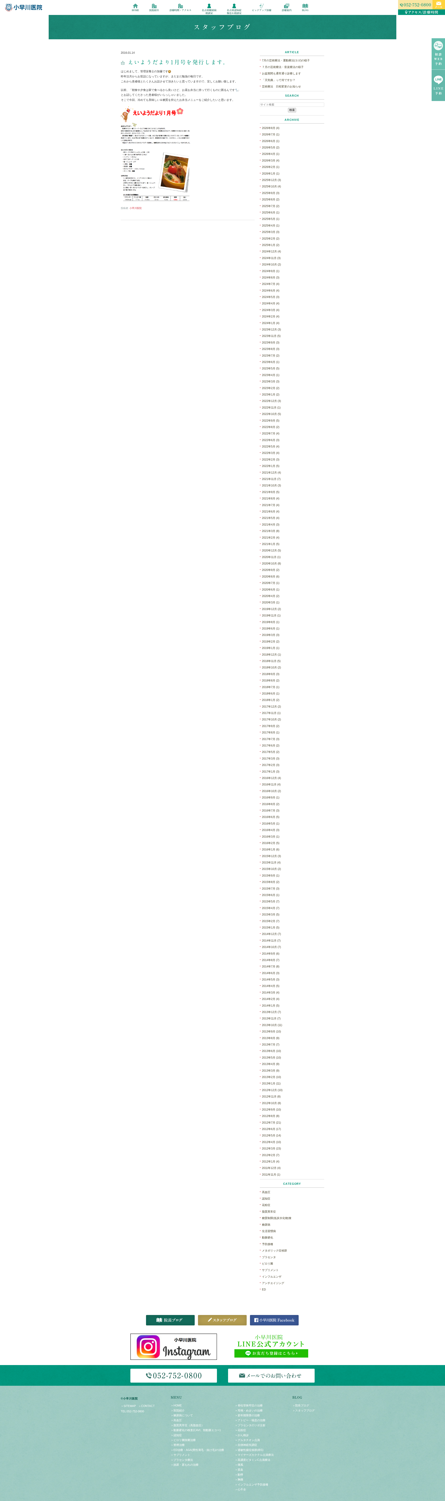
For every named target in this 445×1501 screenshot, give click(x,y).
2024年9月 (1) (270, 271)
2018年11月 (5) (271, 661)
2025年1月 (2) (270, 245)
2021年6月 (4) (270, 511)
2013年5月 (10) (271, 1057)
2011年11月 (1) (271, 1174)
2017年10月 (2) (271, 719)
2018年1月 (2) (270, 700)
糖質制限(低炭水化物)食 (277, 1218)
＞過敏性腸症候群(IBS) (249, 1449)
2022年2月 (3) (270, 459)
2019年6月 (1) (270, 628)
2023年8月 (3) (270, 349)
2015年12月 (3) (271, 856)
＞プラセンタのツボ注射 (250, 1425)
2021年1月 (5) (270, 544)
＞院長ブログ (300, 1405)
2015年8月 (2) (270, 882)
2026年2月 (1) (270, 167)
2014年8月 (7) (270, 960)
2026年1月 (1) (270, 173)
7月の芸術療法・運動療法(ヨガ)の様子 (286, 60)
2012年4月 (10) (271, 1142)
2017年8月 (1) (270, 732)
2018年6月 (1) (270, 693)
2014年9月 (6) (270, 953)
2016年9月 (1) (270, 797)
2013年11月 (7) (271, 1018)
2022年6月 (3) (270, 440)
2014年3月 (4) (270, 992)
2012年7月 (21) (271, 1122)
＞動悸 (239, 1474)
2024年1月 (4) (270, 323)
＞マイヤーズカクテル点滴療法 (254, 1454)
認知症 (266, 1198)
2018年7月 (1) (270, 687)
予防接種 (267, 1244)
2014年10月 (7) (271, 947)
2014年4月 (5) (270, 985)
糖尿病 (266, 1224)
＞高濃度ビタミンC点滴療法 (252, 1459)
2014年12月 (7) (271, 934)
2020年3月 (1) (270, 602)
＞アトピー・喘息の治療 (250, 1420)
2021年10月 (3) (271, 485)
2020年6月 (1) (270, 589)
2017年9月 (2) (270, 726)
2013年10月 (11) (272, 1025)
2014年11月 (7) (271, 940)
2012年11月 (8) (271, 1096)
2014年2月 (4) (270, 999)
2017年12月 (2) (271, 706)
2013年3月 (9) (270, 1070)
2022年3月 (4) (270, 452)
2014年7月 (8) (270, 966)
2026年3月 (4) (270, 160)
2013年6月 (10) (271, 1051)
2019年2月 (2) (270, 641)
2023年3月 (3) (270, 381)
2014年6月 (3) (270, 973)
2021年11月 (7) (271, 479)
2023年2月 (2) (270, 388)
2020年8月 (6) (270, 576)
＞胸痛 (239, 1479)
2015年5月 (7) (270, 901)
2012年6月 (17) (271, 1129)
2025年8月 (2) (270, 199)
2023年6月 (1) (270, 362)
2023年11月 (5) (271, 335)
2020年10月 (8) (271, 563)
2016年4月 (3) (270, 830)
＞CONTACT (146, 1406)
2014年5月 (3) (270, 979)
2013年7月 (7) (270, 1044)
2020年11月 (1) (271, 557)
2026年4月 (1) (270, 153)
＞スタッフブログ (303, 1410)
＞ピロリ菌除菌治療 (183, 1440)
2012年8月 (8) (270, 1116)
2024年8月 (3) (270, 277)
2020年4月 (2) (270, 596)
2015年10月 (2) (271, 868)
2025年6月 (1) (270, 212)
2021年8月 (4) (270, 498)
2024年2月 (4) (270, 316)
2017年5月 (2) (270, 751)
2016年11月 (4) (271, 784)
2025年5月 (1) (270, 218)
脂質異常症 (269, 1211)
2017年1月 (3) (270, 771)
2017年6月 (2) (270, 745)
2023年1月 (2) (270, 394)
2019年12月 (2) (271, 609)
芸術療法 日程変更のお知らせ (281, 86)
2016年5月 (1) (270, 823)
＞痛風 (239, 1464)
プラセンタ (269, 1257)
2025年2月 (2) (270, 238)
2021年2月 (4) (270, 537)
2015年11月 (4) (271, 862)
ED (264, 1289)
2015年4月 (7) (270, 908)
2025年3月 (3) (270, 232)
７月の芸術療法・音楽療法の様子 (283, 67)
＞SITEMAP (128, 1406)
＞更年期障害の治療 (247, 1415)
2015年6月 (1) (270, 895)
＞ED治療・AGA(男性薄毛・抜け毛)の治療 (197, 1449)
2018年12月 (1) (271, 654)
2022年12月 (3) (271, 401)
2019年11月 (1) (271, 615)
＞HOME (176, 1405)
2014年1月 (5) (270, 1005)
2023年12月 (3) (271, 329)
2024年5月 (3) (270, 297)
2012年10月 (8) (271, 1103)
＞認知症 (176, 1435)
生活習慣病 (269, 1231)
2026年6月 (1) (270, 141)
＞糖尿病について (182, 1415)
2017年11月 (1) (271, 713)
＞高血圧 (176, 1420)
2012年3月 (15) (271, 1148)
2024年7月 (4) (270, 284)
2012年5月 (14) (271, 1135)
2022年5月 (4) (270, 446)
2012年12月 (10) (272, 1090)
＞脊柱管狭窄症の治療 (249, 1405)
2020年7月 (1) (270, 583)
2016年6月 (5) (270, 817)
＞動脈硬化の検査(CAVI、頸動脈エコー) (196, 1430)
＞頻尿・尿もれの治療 (185, 1464)
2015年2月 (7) (270, 921)
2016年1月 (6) (270, 849)
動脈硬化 (267, 1237)
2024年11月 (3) (271, 258)
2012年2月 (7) (270, 1155)
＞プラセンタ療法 (182, 1459)
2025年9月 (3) (270, 193)
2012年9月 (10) (271, 1109)
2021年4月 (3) (270, 524)
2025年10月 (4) (271, 186)
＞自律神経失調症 (246, 1444)
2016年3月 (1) (270, 836)
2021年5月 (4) (270, 518)
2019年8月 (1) (270, 622)
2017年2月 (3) (270, 765)
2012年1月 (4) (270, 1161)
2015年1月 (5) (270, 927)
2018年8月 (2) (270, 680)
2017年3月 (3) (270, 758)
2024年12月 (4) (271, 251)
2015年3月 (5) (270, 914)
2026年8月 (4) (270, 128)
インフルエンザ (271, 1276)
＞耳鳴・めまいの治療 (249, 1410)
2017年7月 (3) (270, 739)
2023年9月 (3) (270, 342)
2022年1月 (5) (270, 466)
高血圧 (266, 1192)
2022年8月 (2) (270, 427)
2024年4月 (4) (270, 303)
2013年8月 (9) (270, 1038)
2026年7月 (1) (270, 134)
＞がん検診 (242, 1435)
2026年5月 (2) (270, 147)
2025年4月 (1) (270, 225)
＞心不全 (240, 1489)
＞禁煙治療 (178, 1444)
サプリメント (270, 1270)
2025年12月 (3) (271, 180)
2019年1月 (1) (270, 648)
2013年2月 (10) (271, 1077)
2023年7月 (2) (270, 355)
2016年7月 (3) (270, 810)
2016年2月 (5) (270, 843)
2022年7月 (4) (270, 433)
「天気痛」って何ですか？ (278, 80)
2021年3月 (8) (270, 531)
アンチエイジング (273, 1283)
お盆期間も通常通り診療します (281, 73)
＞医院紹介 (178, 1410)
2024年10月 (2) (271, 264)
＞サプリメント (180, 1454)
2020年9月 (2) (270, 569)
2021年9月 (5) (270, 492)
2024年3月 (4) (270, 310)
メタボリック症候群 (274, 1250)
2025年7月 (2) (270, 206)
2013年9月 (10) (271, 1031)
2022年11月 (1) (271, 407)
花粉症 (266, 1205)
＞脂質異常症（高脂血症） (187, 1425)
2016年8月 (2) (270, 804)
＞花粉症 (240, 1430)
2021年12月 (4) (271, 472)
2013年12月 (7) (271, 1012)
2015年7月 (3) (270, 888)
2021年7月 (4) (270, 505)
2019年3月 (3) (270, 635)
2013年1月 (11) (271, 1083)
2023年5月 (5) (270, 368)
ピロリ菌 (267, 1263)
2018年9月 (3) (270, 674)
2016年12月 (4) (271, 778)
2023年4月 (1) (270, 375)
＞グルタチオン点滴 (247, 1440)
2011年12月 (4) (271, 1168)
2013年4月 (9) (270, 1064)
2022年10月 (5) (271, 414)
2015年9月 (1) (270, 875)
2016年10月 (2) (271, 791)
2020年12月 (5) (271, 550)
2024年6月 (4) (270, 290)
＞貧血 (239, 1469)
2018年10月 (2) (271, 667)
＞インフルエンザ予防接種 (251, 1484)
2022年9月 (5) (270, 420)
